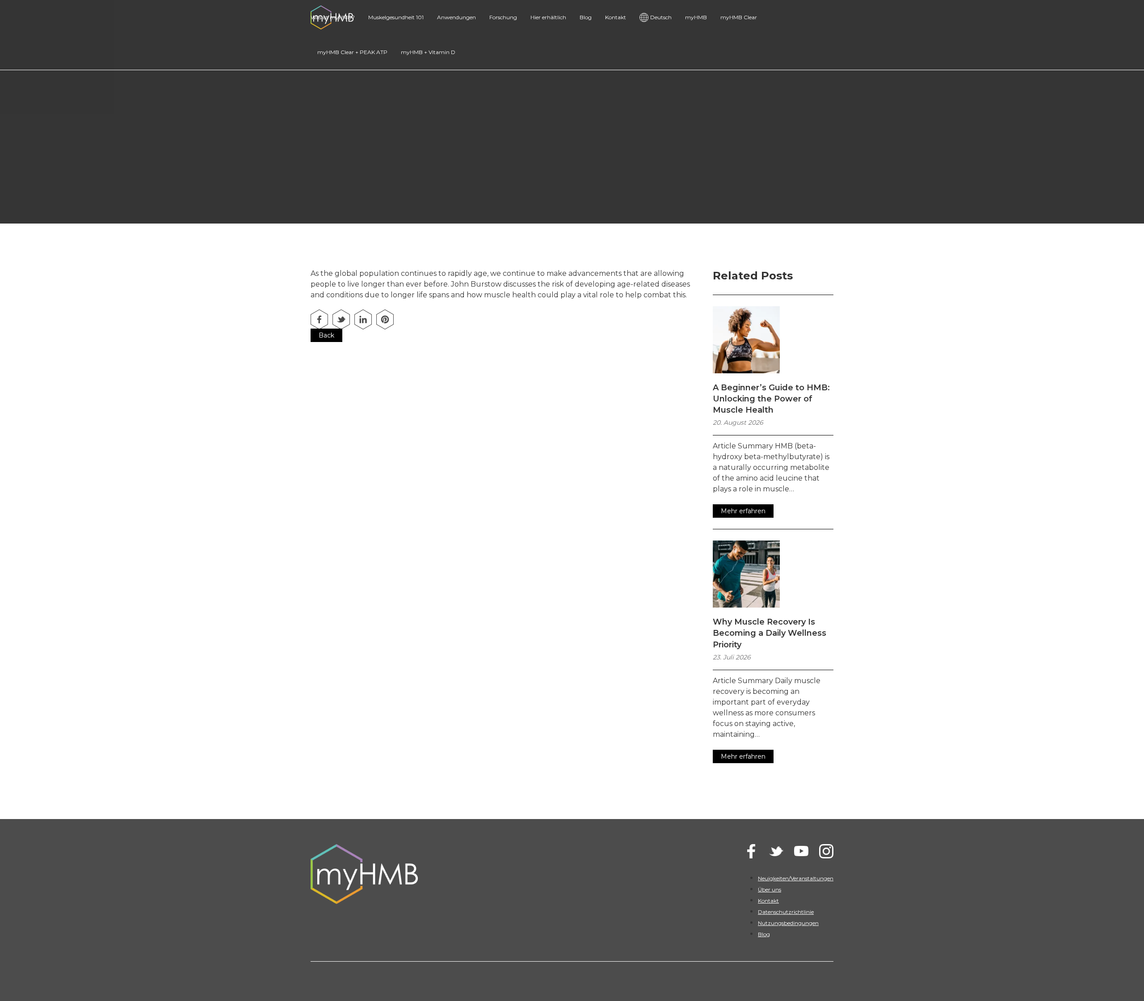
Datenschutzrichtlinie (786, 911)
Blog (586, 17)
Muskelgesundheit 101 (396, 17)
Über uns (769, 889)
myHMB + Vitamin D (428, 52)
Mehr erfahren (743, 511)
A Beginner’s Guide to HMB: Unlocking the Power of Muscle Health (771, 399)
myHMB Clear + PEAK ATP (352, 52)
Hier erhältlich (548, 17)
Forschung (503, 17)
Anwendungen (456, 17)
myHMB (696, 17)
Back (326, 335)
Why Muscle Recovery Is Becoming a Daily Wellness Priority (769, 633)
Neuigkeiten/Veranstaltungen (795, 878)
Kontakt (615, 17)
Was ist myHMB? (333, 17)
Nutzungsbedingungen (788, 923)
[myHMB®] (434, 874)
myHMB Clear (738, 17)
